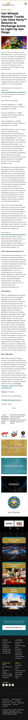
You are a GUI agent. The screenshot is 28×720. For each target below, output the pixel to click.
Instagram (4, 386)
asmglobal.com (6, 388)
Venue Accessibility (7, 675)
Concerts (4, 644)
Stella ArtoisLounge (14, 565)
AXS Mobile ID (19, 653)
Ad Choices (17, 701)
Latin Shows (5, 647)
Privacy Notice (6, 699)
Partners (17, 667)
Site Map (13, 702)
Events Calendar (6, 642)
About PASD (18, 665)
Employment (18, 674)
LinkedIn (12, 386)
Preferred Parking (7, 674)
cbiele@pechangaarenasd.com (11, 400)
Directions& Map (14, 540)
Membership (18, 654)
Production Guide (6, 704)
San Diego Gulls (6, 651)
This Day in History (20, 670)
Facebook (18, 383)
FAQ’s (16, 678)
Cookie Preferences (16, 699)
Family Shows (5, 646)
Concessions (5, 677)
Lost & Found (18, 672)
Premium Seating (19, 656)
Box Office (18, 651)
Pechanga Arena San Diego (8, 3)
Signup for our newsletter (14, 627)
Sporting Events (6, 649)
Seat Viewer (18, 649)
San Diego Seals (6, 653)
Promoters (15, 704)
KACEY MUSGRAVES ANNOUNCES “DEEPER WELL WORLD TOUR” (5, 419)
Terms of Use (5, 702)
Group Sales (18, 658)
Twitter (20, 386)
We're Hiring (14, 590)
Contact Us (18, 676)
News (16, 669)
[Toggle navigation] (25, 4)
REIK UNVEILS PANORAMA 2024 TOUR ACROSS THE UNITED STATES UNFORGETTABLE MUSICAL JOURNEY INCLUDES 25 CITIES (18, 419)
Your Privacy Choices (7, 701)
